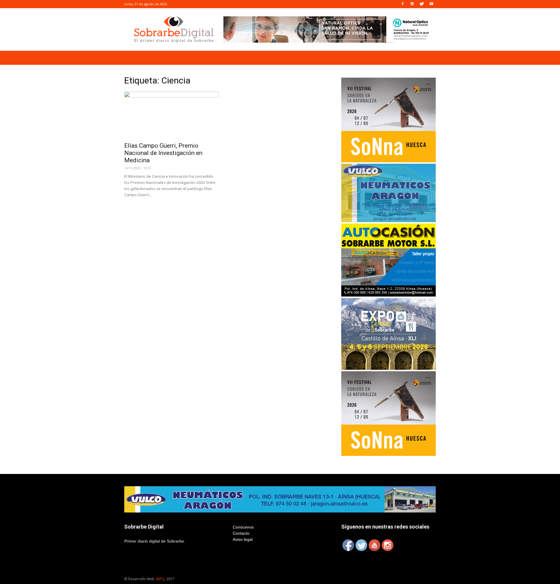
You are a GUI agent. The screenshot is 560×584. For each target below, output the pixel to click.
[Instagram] (412, 4)
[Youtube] (431, 4)
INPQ (160, 578)
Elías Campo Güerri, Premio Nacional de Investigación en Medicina (163, 153)
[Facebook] (402, 4)
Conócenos (243, 527)
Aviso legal (243, 539)
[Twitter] (421, 4)
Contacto (241, 533)
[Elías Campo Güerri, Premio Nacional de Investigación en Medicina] (171, 115)
